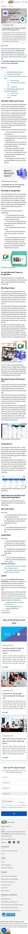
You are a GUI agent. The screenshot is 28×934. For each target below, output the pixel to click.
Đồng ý (8, 930)
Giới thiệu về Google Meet (14, 74)
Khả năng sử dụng (15, 80)
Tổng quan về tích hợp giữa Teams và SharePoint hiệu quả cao (13, 696)
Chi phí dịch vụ (14, 87)
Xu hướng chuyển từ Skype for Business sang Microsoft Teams (13, 650)
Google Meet (14, 95)
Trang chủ (3, 6)
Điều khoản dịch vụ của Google (15, 807)
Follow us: (4, 842)
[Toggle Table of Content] (2, 70)
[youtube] (18, 843)
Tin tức (11, 6)
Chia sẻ (6, 45)
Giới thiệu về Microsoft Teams (15, 72)
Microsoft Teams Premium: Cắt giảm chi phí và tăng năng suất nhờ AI (14, 741)
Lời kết (9, 97)
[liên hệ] (26, 2)
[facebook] (9, 843)
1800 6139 (8, 826)
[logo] (7, 822)
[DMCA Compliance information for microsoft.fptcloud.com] (5, 933)
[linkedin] (14, 843)
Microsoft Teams (15, 93)
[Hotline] (4, 930)
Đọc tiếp (5, 667)
